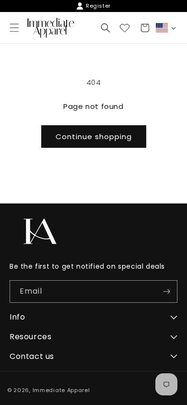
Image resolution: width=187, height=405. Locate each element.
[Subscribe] (166, 291)
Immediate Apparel (61, 390)
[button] (105, 27)
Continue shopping (94, 136)
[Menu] (14, 28)
